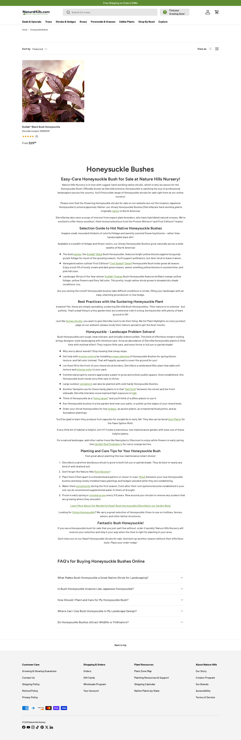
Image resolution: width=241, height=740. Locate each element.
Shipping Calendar (144, 684)
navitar (77, 254)
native (115, 210)
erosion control (87, 356)
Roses (83, 21)
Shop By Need (146, 21)
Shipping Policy (31, 684)
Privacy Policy (30, 697)
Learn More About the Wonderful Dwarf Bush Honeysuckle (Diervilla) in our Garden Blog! (120, 505)
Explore (163, 21)
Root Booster (102, 471)
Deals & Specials (31, 21)
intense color (84, 369)
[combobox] (110, 12)
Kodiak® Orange (114, 276)
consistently (83, 485)
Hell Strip (130, 389)
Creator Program (205, 677)
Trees (48, 21)
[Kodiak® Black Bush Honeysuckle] (53, 91)
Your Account (91, 690)
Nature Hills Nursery (37, 722)
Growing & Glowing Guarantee (39, 671)
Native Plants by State (147, 690)
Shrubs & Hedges (66, 21)
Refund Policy (30, 690)
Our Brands (202, 684)
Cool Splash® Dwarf (121, 263)
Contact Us (28, 677)
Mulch (142, 476)
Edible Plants (126, 21)
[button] (174, 12)
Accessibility (203, 690)
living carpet (101, 398)
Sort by (26, 48)
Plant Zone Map (143, 671)
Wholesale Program (94, 684)
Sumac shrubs (74, 320)
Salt (134, 392)
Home (24, 29)
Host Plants (174, 419)
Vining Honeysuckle (83, 512)
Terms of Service (205, 697)
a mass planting (120, 356)
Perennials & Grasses (103, 21)
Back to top (120, 645)
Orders (87, 671)
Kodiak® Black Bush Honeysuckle (41, 126)
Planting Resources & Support (151, 677)
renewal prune (97, 495)
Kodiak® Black (94, 254)
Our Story (201, 671)
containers (86, 383)
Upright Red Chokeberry (108, 444)
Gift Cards (89, 677)
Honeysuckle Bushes (39, 29)
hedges (112, 408)
